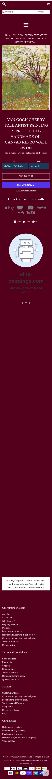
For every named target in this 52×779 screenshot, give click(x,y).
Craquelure (7, 706)
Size (15, 161)
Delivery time (8, 669)
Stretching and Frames (13, 703)
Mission (6, 628)
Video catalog (8, 741)
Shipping (22, 153)
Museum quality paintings (14, 730)
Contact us (7, 617)
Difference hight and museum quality (19, 737)
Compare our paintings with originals (19, 638)
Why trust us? (8, 621)
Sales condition (9, 658)
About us (6, 614)
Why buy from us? (10, 624)
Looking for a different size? (15, 700)
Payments (7, 662)
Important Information (12, 631)
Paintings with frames (12, 734)
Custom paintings (10, 693)
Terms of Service (10, 641)
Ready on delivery (10, 710)
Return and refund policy (13, 676)
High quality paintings (12, 727)
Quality (38, 161)
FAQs (5, 713)
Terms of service (10, 672)
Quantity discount (10, 679)
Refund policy (8, 645)
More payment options (26, 191)
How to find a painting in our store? (18, 635)
